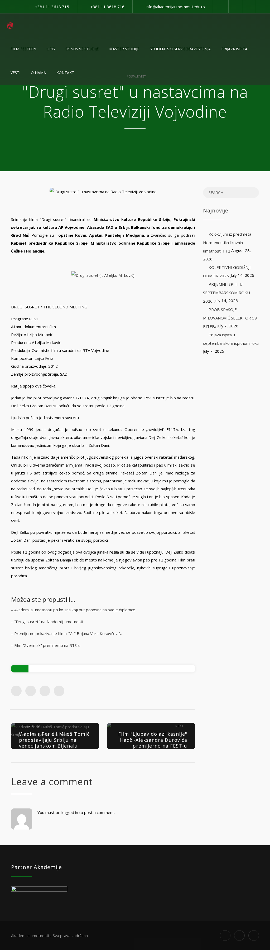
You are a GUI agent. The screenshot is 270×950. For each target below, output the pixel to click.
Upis (51, 48)
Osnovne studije (82, 48)
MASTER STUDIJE (124, 48)
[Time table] (235, 6)
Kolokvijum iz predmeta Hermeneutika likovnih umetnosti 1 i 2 (227, 242)
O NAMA (38, 72)
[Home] (10, 25)
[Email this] (59, 691)
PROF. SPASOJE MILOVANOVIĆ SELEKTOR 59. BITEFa (230, 318)
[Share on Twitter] (30, 691)
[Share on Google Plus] (45, 691)
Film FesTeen (23, 48)
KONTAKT (65, 72)
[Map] (249, 6)
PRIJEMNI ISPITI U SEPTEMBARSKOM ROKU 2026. (226, 293)
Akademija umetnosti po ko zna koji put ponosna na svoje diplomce (74, 609)
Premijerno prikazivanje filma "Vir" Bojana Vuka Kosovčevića (68, 633)
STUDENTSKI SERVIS (180, 48)
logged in (69, 812)
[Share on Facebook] (16, 691)
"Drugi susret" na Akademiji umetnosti (48, 621)
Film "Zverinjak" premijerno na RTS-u (47, 645)
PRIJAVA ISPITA (234, 48)
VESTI (15, 72)
